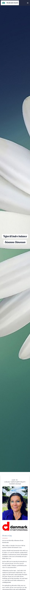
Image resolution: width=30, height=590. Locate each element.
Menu (27, 2)
